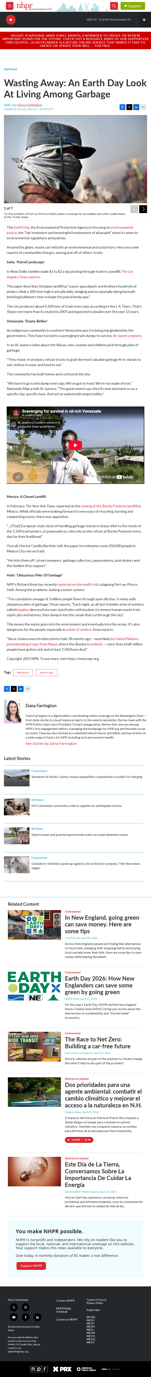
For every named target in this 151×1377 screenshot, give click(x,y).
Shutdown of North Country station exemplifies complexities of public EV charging (86, 777)
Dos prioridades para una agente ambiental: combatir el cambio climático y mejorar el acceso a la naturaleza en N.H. (103, 1094)
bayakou (22, 609)
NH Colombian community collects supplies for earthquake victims (76, 805)
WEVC (91, 1320)
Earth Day (21, 227)
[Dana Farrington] (13, 711)
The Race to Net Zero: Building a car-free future (98, 1042)
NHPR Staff (72, 998)
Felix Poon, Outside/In (78, 1053)
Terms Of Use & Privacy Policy (96, 1301)
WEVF (90, 1323)
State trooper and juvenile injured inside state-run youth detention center (79, 834)
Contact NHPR (65, 1300)
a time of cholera (78, 629)
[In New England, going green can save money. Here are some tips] (34, 925)
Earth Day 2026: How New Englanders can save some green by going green (99, 985)
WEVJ (90, 1329)
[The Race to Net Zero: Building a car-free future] (34, 1046)
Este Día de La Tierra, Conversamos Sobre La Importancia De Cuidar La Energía (98, 1174)
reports (34, 277)
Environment (39, 771)
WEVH (91, 1326)
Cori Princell (72, 938)
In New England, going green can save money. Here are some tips (102, 924)
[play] (11, 20)
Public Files (93, 1310)
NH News (37, 800)
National (10, 69)
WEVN (91, 1332)
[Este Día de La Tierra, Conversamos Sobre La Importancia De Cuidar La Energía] (34, 1171)
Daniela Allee (73, 1112)
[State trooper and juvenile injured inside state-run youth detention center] (16, 835)
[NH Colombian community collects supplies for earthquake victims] (16, 806)
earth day (46, 672)
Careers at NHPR (66, 1319)
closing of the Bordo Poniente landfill (109, 506)
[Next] (143, 209)
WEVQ (91, 1339)
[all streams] (145, 20)
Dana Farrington (30, 105)
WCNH (91, 1317)
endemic (96, 644)
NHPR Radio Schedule (63, 1310)
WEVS (90, 1342)
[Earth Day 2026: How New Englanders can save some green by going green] (34, 985)
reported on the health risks (78, 584)
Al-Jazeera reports (127, 335)
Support (134, 6)
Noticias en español (76, 1079)
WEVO (91, 1336)
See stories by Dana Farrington (51, 743)
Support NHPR (31, 1266)
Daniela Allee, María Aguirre (82, 1191)
